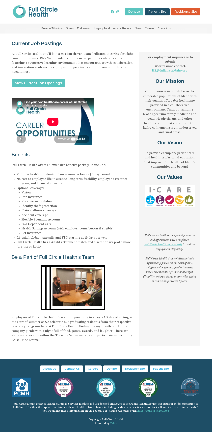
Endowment (84, 28)
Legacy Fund (102, 28)
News (138, 28)
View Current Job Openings (38, 83)
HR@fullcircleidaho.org (169, 70)
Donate (134, 11)
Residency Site (186, 11)
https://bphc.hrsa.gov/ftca (153, 410)
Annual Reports (122, 28)
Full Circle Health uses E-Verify (163, 244)
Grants (70, 28)
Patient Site (157, 11)
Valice (113, 423)
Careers (149, 28)
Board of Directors (52, 28)
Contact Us (164, 28)
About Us (49, 368)
